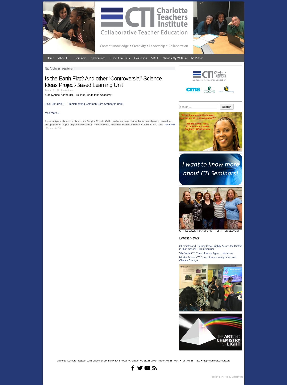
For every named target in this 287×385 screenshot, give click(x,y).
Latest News (189, 238)
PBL (47, 124)
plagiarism (55, 124)
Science (126, 124)
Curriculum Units (120, 58)
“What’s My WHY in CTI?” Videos (183, 58)
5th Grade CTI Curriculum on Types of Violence (206, 253)
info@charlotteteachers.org (216, 360)
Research (116, 124)
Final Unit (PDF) (54, 103)
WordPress (237, 377)
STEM (153, 124)
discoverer (67, 121)
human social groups (148, 121)
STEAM (145, 124)
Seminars (80, 58)
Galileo (108, 121)
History (133, 121)
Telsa (160, 124)
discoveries (80, 121)
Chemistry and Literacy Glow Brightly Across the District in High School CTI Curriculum (210, 248)
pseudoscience (101, 124)
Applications (98, 58)
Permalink (170, 124)
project (65, 124)
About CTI (64, 58)
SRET (154, 58)
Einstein (100, 121)
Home (50, 58)
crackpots (55, 121)
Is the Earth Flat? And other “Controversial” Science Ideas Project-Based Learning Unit (103, 81)
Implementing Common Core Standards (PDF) (96, 103)
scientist (135, 124)
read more (52, 112)
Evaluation (140, 58)
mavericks (166, 121)
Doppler (91, 121)
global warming (121, 121)
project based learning (81, 124)
